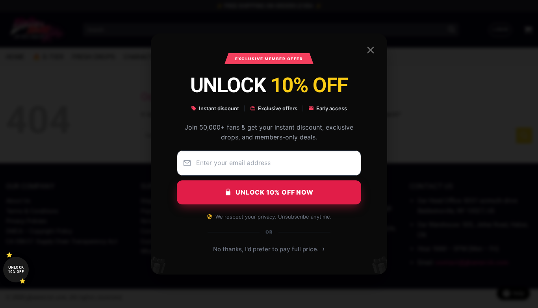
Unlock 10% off (16, 269)
